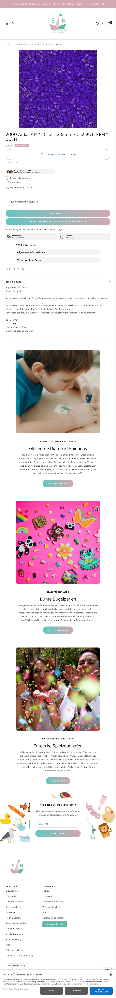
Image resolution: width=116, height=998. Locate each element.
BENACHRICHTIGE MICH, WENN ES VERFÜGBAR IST (58, 222)
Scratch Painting (13, 939)
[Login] (103, 23)
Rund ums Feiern (14, 928)
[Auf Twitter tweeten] (23, 269)
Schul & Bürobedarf (15, 934)
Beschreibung (13, 282)
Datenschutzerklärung (53, 901)
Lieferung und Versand (53, 918)
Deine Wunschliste (14, 950)
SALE (8, 945)
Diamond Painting (14, 901)
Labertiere (10, 912)
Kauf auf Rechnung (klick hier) (90, 4)
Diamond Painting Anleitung (19, 955)
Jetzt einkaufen (58, 630)
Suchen (46, 891)
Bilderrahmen (12, 891)
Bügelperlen (11, 896)
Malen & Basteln (13, 918)
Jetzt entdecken (58, 483)
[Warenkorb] (109, 23)
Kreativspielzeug (13, 907)
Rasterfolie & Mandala (16, 923)
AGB (44, 912)
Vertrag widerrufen (54, 924)
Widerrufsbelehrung (52, 907)
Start (8, 44)
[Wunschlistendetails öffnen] (97, 23)
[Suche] (13, 23)
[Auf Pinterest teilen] (18, 269)
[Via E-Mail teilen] (28, 269)
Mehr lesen (58, 781)
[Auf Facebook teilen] (14, 269)
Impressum (47, 896)
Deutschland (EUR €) (16, 966)
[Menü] (111, 969)
